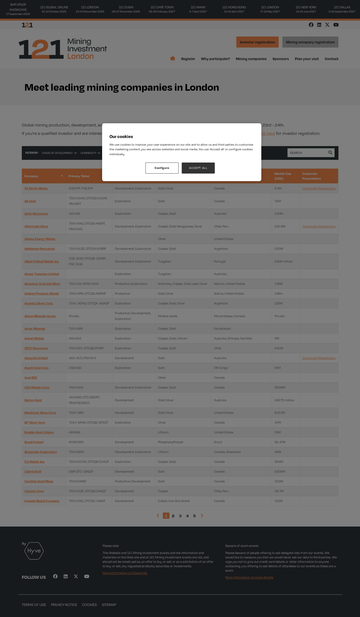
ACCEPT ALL (198, 168)
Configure (162, 168)
